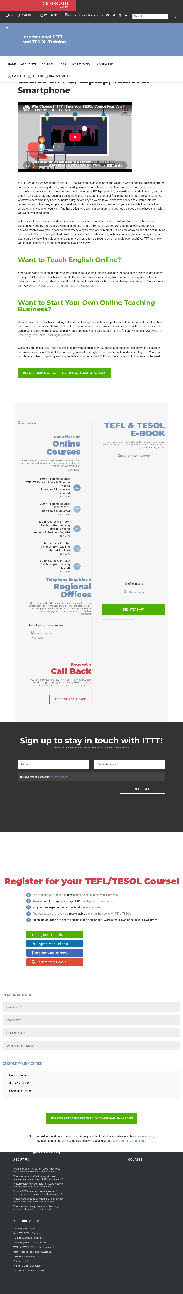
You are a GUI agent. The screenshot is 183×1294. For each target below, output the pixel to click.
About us (21, 1159)
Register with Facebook (51, 953)
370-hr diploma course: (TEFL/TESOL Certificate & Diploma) (55, 509)
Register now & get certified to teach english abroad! (64, 373)
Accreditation (81, 64)
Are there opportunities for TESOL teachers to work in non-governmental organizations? (36, 1170)
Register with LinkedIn (52, 944)
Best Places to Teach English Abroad (32, 1251)
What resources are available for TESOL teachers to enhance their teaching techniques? (38, 1185)
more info (73, 470)
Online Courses (55, 3)
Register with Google (51, 962)
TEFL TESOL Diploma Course (28, 1256)
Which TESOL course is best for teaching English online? (64, 285)
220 (77, 529)
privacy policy (58, 777)
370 (77, 509)
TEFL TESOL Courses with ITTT (28, 1238)
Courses (48, 64)
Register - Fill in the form (53, 935)
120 (77, 566)
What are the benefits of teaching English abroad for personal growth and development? (38, 1200)
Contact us (105, 64)
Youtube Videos (26, 1221)
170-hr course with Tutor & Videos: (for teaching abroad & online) (54, 548)
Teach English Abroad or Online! (29, 1242)
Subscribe (142, 789)
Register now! (133, 609)
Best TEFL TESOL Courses (26, 1233)
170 (77, 548)
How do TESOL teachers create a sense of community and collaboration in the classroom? (38, 1192)
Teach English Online (23, 1228)
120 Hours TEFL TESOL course (28, 1270)
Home (12, 64)
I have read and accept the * (45, 777)
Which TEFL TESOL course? (27, 1265)
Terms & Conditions (133, 1140)
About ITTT (28, 64)
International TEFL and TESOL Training (44, 39)
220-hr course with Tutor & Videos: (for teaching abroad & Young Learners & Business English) (51, 528)
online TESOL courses (36, 234)
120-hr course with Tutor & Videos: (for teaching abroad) (54, 566)
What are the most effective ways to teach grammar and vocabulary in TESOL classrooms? (38, 1177)
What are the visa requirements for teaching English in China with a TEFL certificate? (35, 1207)
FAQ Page (50, 348)
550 (77, 487)
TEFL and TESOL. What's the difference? (34, 1247)
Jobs (62, 64)
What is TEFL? (20, 1261)
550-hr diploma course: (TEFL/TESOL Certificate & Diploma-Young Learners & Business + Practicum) (47, 487)
